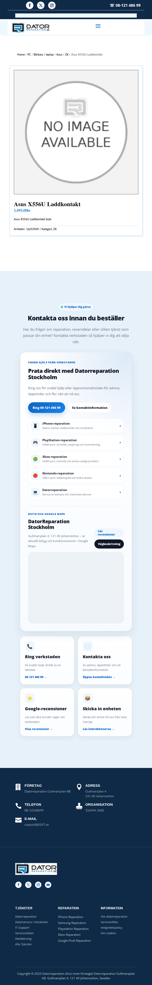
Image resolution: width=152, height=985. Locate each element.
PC (29, 54)
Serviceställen (24, 933)
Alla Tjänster (23, 944)
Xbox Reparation (69, 935)
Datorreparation (26, 916)
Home (21, 54)
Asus (59, 54)
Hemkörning (23, 939)
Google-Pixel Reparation (74, 941)
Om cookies (108, 933)
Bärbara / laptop (44, 54)
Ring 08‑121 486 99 (47, 408)
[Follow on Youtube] (48, 885)
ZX (66, 54)
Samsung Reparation (72, 923)
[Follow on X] (41, 5)
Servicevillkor (109, 922)
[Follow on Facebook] (29, 5)
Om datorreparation (114, 916)
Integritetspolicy (111, 927)
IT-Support (22, 927)
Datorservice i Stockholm (31, 922)
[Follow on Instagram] (52, 5)
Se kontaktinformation (89, 408)
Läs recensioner (106, 532)
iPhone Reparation (70, 917)
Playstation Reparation (73, 929)
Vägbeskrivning (109, 544)
